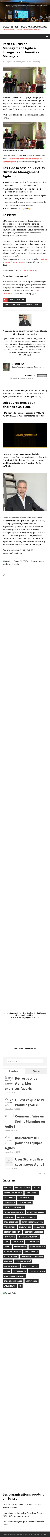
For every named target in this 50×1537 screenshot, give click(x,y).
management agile (13, 305)
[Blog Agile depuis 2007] (25, 20)
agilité (37, 1188)
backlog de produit (13, 1193)
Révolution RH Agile (25, 396)
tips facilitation (37, 1271)
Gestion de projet (12, 1232)
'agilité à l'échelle (37, 520)
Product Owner (32, 529)
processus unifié (23, 1261)
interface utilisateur (29, 1237)
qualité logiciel (29, 1266)
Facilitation (25, 1227)
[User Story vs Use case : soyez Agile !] (9, 1164)
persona (8, 1261)
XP (20, 1286)
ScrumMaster (19, 1271)
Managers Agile (9, 532)
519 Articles (32, 334)
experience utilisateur (32, 1222)
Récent (36, 1071)
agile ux (7, 1188)
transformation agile (14, 1276)
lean (6, 1242)
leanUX (7, 1247)
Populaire (13, 1071)
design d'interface (35, 1212)
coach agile (9, 1198)
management (20, 1247)
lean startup (33, 1242)
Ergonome (9, 1217)
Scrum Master (19, 529)
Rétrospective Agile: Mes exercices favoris (21, 1083)
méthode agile (10, 1256)
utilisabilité (9, 1286)
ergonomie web (11, 1222)
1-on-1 (28, 259)
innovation (9, 1237)
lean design (17, 1242)
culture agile (25, 1202)
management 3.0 (16, 300)
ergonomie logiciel (26, 1217)
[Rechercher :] (25, 1061)
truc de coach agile (13, 1281)
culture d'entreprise (13, 1207)
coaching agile (25, 1198)
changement (31, 1193)
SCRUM (7, 1271)
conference (9, 1202)
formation (39, 1227)
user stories (31, 1281)
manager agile (33, 305)
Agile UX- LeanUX (22, 1188)
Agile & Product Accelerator (17, 454)
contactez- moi (30, 270)
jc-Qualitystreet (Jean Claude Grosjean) (24, 61)
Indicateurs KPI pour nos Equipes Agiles (23, 1143)
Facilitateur (9, 1227)
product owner (11, 1266)
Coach (5, 517)
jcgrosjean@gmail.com (12, 553)
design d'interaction (13, 1212)
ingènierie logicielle (33, 1232)
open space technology (32, 1256)
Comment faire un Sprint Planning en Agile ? (25, 1121)
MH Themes (41, 1534)
